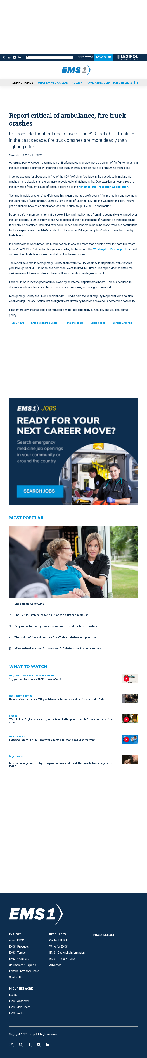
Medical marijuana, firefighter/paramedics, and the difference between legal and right (60, 764)
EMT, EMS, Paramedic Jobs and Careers (31, 675)
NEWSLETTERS (85, 57)
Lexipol (33, 1034)
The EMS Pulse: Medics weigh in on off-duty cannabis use (51, 615)
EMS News (18, 322)
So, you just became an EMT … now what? (35, 679)
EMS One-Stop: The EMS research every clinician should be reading (52, 740)
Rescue (13, 715)
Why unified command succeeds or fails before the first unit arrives (57, 648)
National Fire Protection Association (103, 187)
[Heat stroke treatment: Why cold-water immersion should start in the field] (130, 698)
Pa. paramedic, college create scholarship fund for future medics (55, 626)
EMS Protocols (17, 736)
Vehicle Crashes (122, 322)
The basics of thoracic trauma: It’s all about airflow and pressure (55, 637)
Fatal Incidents (74, 322)
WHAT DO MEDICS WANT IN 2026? (59, 82)
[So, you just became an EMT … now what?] (130, 678)
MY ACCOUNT (103, 57)
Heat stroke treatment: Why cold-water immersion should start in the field (57, 699)
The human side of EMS (29, 603)
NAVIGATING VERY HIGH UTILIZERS (109, 82)
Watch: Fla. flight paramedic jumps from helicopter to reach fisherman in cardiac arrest (61, 721)
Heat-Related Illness (20, 695)
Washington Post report (109, 249)
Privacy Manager (103, 934)
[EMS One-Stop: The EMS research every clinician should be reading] (130, 739)
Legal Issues (97, 322)
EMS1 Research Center (44, 322)
